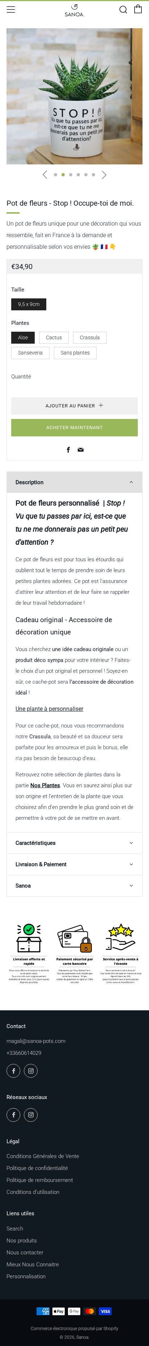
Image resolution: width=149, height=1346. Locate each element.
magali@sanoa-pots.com (36, 1041)
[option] (74, 96)
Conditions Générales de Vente (43, 1156)
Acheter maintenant (74, 427)
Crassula (90, 337)
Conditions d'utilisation (33, 1192)
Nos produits (22, 1240)
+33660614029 (24, 1053)
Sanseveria (30, 353)
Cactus (54, 337)
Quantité (21, 376)
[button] (55, 174)
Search (15, 1228)
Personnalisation (26, 1276)
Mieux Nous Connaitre (33, 1264)
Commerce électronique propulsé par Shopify (74, 1328)
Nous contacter (25, 1252)
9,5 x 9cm (28, 304)
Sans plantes (75, 353)
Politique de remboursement (40, 1180)
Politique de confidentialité (37, 1168)
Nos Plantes (45, 785)
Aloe (23, 337)
